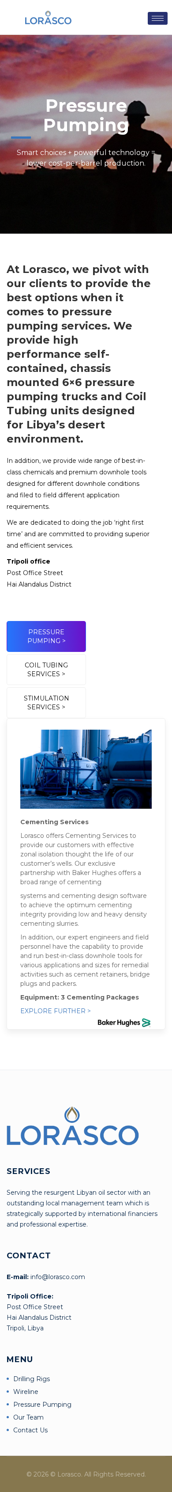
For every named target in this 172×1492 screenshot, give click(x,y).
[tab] (46, 636)
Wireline (25, 1391)
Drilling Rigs (31, 1378)
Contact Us (30, 1430)
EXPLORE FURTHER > (55, 1011)
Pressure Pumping (42, 1404)
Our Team (28, 1417)
